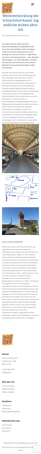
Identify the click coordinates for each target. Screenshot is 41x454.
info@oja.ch (6, 372)
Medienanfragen (8, 389)
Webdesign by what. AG (28, 443)
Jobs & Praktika (8, 386)
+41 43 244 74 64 (8, 369)
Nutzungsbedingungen (11, 411)
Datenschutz (7, 405)
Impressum (6, 408)
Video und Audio (8, 392)
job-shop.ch (6, 428)
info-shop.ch (7, 425)
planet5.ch (6, 431)
